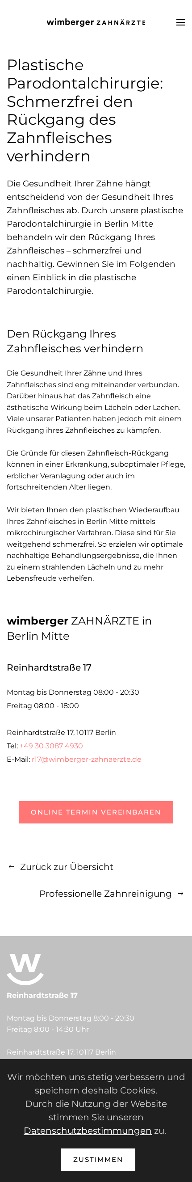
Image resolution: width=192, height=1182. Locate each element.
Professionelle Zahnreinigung (105, 893)
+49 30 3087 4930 (51, 746)
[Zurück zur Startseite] (96, 22)
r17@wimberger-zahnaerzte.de (87, 759)
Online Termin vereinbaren (96, 812)
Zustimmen (98, 1159)
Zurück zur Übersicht (66, 866)
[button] (180, 22)
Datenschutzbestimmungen (88, 1130)
